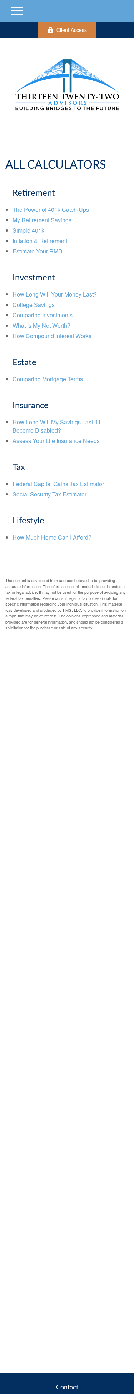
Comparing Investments (43, 315)
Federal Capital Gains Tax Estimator (58, 484)
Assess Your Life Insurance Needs (56, 441)
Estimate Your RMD (38, 251)
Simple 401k (28, 230)
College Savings (34, 304)
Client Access (71, 29)
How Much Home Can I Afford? (52, 537)
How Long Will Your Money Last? (55, 294)
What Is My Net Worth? (41, 325)
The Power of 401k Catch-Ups (51, 209)
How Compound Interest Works (52, 336)
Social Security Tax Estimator (49, 494)
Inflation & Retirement (40, 241)
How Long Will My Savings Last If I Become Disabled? (56, 426)
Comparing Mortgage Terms (48, 379)
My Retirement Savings (42, 220)
